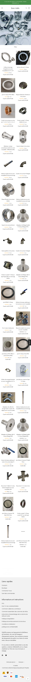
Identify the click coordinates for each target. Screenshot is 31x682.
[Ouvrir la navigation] (2, 8)
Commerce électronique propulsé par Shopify (15, 668)
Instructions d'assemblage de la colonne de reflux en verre (15, 615)
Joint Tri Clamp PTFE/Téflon (8, 94)
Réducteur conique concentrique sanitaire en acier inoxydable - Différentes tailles (8, 147)
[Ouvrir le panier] (29, 8)
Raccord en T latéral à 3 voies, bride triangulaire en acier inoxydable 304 (8, 487)
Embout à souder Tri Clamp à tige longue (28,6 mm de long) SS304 (8, 276)
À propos (4, 585)
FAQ (3, 603)
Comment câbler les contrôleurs (11, 609)
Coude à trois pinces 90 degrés (23, 173)
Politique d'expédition (8, 619)
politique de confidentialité (10, 627)
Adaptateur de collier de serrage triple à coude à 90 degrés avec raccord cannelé (8, 408)
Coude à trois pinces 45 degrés (23, 251)
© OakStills (15, 665)
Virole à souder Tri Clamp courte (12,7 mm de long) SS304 (23, 515)
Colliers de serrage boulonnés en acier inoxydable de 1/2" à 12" (8, 381)
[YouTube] (6, 655)
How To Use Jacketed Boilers (10, 606)
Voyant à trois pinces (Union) (8, 225)
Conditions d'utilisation (8, 624)
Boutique (4, 588)
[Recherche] (26, 8)
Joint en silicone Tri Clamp (23, 67)
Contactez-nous (7, 591)
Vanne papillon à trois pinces (8, 251)
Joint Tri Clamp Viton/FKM (23, 354)
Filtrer (15, 47)
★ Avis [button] (29, 342)
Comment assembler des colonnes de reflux (15, 611)
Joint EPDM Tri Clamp (8, 302)
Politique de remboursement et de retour (14, 621)
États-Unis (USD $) (11, 662)
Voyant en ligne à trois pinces (23, 146)
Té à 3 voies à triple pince (8, 328)
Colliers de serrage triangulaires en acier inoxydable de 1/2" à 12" (8, 68)
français (21, 662)
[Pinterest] (2, 655)
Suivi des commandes (8, 593)
